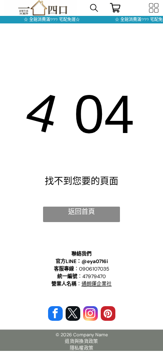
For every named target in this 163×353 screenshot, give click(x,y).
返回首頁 (81, 211)
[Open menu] (153, 8)
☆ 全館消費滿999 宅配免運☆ (50, 19)
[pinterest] (108, 314)
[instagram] (90, 314)
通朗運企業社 (97, 284)
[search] (94, 9)
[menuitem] (81, 341)
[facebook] (55, 314)
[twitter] (73, 314)
